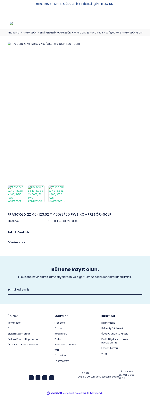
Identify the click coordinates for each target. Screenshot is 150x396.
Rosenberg (60, 333)
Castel (58, 328)
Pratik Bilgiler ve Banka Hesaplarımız (114, 340)
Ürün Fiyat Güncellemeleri (23, 344)
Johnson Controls (65, 344)
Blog (104, 353)
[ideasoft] (54, 393)
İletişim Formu (109, 348)
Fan (10, 328)
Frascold (59, 322)
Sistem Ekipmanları (19, 333)
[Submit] (140, 290)
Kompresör (14, 322)
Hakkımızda (108, 322)
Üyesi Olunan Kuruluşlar (115, 333)
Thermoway (61, 361)
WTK (57, 350)
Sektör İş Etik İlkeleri (112, 328)
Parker (58, 339)
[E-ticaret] (74, 393)
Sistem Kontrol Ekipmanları (23, 339)
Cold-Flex (60, 355)
